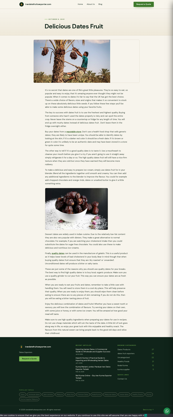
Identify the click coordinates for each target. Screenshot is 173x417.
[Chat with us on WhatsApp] (167, 411)
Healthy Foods (136, 361)
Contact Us (122, 379)
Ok (145, 415)
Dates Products (136, 349)
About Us (91, 4)
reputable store (73, 131)
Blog (100, 4)
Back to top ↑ (148, 410)
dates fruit (70, 395)
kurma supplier (136, 369)
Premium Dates (83, 395)
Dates (23, 395)
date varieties (48, 395)
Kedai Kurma (136, 365)
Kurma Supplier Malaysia (29, 399)
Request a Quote (143, 4)
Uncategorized (136, 357)
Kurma (149, 395)
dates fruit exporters (136, 353)
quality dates (58, 253)
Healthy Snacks (137, 395)
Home (80, 4)
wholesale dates (34, 395)
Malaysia (60, 395)
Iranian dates (124, 395)
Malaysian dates (110, 395)
